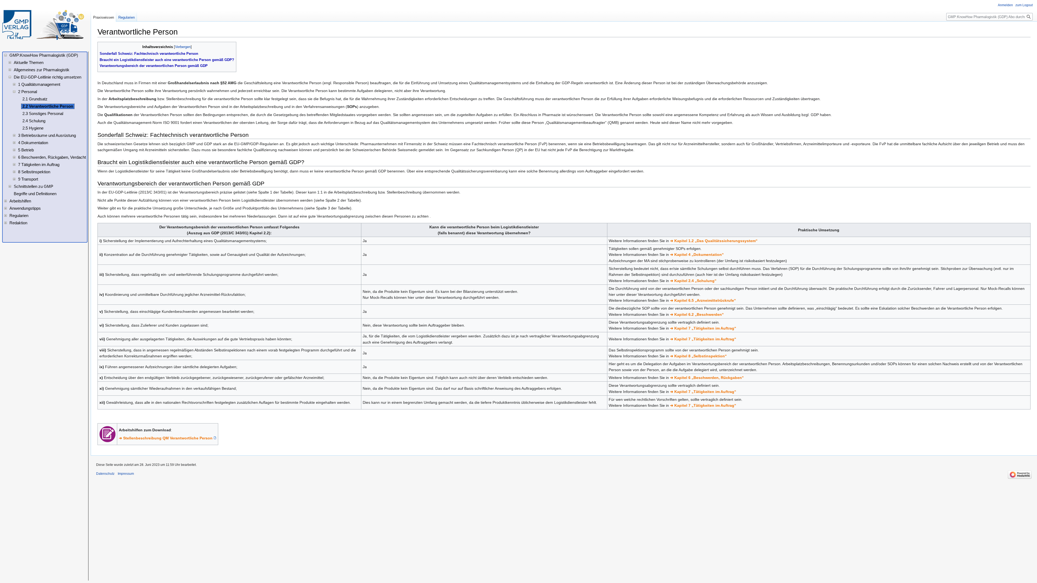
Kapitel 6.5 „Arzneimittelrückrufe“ (705, 300)
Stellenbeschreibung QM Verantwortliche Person (168, 438)
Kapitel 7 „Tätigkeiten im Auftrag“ (705, 328)
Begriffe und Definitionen (35, 194)
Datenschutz (105, 474)
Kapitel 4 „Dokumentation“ (699, 254)
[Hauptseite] (43, 25)
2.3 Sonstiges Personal (42, 113)
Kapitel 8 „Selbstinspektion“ (700, 356)
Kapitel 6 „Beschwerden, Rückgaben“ (709, 377)
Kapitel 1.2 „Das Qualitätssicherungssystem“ (715, 241)
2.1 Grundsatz (35, 99)
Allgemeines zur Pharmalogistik (41, 70)
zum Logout (1024, 5)
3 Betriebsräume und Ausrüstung (47, 135)
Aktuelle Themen (28, 62)
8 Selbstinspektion (34, 172)
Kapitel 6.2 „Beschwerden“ (699, 314)
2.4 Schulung (33, 121)
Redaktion (18, 223)
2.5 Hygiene (32, 128)
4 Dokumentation (33, 143)
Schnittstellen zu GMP (33, 186)
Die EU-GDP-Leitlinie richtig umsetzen (47, 77)
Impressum (126, 474)
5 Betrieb (26, 150)
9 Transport (28, 179)
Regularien (126, 17)
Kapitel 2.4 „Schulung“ (695, 281)
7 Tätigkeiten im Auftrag (38, 164)
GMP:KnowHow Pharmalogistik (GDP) (43, 55)
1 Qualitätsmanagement (39, 84)
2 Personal (27, 92)
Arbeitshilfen (20, 201)
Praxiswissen (103, 17)
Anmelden (1005, 5)
